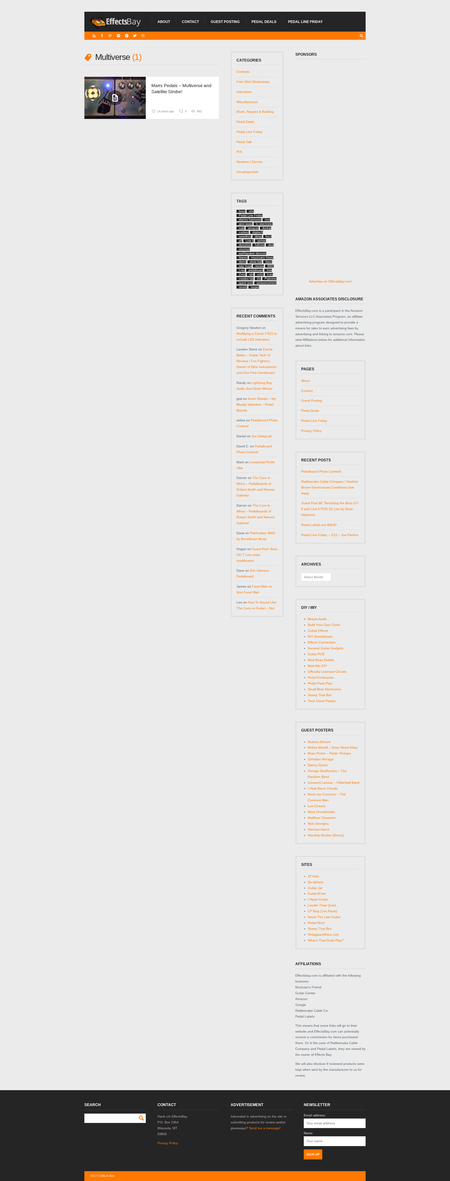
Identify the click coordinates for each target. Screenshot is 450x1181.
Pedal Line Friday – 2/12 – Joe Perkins (330, 535)
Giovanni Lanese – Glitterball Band (333, 782)
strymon (244, 249)
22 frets (313, 876)
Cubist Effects (318, 631)
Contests (243, 72)
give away (245, 223)
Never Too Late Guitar (324, 917)
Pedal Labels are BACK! (319, 525)
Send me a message (264, 1128)
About (164, 22)
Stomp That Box (320, 695)
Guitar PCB (316, 654)
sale (241, 228)
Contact (190, 22)
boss (242, 211)
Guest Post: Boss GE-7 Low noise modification (257, 555)
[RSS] (94, 36)
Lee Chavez (317, 806)
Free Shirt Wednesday (253, 82)
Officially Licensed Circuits (327, 671)
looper (255, 287)
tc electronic (264, 223)
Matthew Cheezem (322, 818)
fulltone (260, 245)
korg (270, 274)
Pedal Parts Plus (320, 683)
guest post (246, 282)
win (251, 274)
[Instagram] (118, 36)
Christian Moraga (320, 759)
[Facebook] (102, 36)
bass (269, 261)
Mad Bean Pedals (321, 660)
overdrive (245, 236)
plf (240, 240)
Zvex (242, 274)
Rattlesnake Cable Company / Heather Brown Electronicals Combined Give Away (329, 487)
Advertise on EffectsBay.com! (330, 281)
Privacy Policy (311, 431)
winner (261, 240)
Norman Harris (319, 829)
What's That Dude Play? (326, 940)
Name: (308, 1133)
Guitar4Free (317, 893)
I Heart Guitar (318, 899)
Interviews (243, 92)
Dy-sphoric (316, 882)
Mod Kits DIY (317, 666)
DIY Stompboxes (320, 636)
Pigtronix (271, 278)
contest (244, 232)
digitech (257, 232)
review (259, 266)
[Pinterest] (127, 36)
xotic (260, 274)
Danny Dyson (318, 765)
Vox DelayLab (261, 436)
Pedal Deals (263, 22)
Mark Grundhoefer (321, 812)
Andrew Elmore (319, 742)
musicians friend (262, 257)
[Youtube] (143, 36)
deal (271, 245)
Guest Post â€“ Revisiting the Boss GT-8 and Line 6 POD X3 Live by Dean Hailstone (330, 509)
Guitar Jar (315, 888)
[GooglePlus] (110, 36)
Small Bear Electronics (324, 689)
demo (242, 261)
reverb (243, 287)
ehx (251, 211)
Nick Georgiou (318, 823)
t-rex (242, 270)
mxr (267, 219)
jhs (259, 278)
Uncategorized (247, 172)
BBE (270, 266)
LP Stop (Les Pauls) (322, 911)
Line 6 (250, 240)
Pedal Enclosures (321, 677)
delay (258, 236)
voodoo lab (246, 278)
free (269, 270)
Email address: (315, 1115)
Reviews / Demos (249, 162)
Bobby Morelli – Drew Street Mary (333, 747)
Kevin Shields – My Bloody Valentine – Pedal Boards (256, 404)
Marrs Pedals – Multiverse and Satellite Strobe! (181, 88)
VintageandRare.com (323, 934)
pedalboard (255, 270)
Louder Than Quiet (322, 905)
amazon (253, 228)
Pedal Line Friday (305, 22)
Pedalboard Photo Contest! (321, 471)
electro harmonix (250, 219)
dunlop (266, 228)
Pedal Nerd (316, 923)
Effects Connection (322, 642)
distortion (245, 245)
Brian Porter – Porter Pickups (329, 753)
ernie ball (256, 261)
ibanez (243, 257)
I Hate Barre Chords (323, 788)
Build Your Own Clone (324, 625)
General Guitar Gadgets (325, 648)
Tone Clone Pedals (322, 701)
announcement (267, 282)
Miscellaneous (247, 102)
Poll (239, 152)
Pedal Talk (244, 142)
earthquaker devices (252, 253)
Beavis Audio (317, 619)
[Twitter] (135, 36)
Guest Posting (225, 22)
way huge (245, 266)
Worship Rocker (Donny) (326, 835)
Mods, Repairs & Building (255, 112)
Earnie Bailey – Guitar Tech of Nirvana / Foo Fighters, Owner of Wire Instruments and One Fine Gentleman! (256, 361)
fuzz (268, 236)
